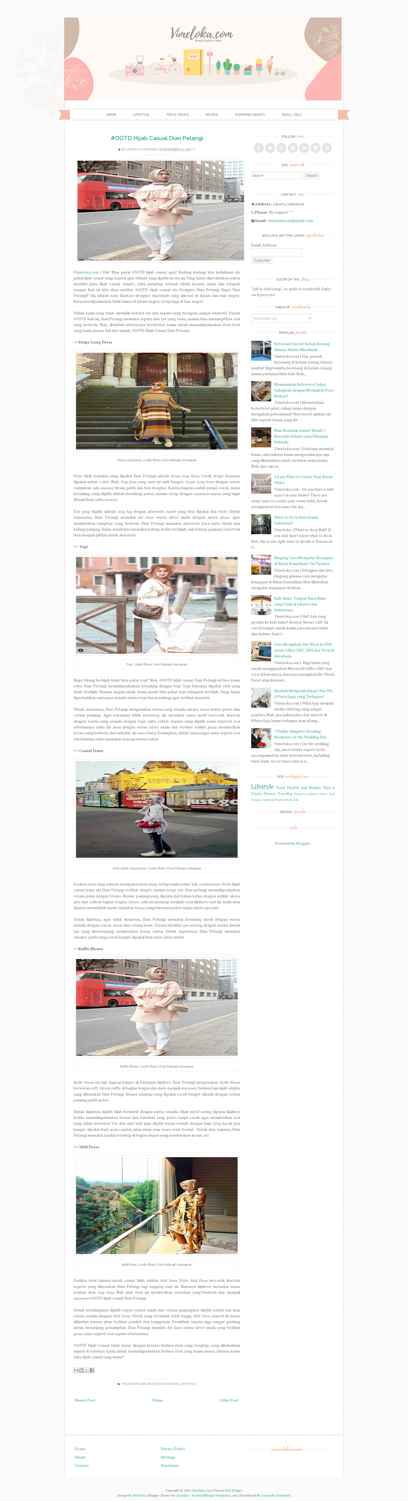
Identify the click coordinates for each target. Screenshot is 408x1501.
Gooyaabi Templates (276, 1495)
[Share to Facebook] (92, 1370)
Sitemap (168, 1457)
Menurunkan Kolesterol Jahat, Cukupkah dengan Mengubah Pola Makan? (303, 390)
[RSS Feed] (327, 148)
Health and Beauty (304, 787)
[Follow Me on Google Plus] (281, 148)
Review (211, 115)
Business (300, 794)
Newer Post (85, 1400)
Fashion (171, 1384)
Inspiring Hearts (250, 115)
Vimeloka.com (86, 272)
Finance (270, 793)
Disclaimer (170, 1465)
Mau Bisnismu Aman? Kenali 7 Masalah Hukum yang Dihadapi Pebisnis (301, 436)
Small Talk (292, 115)
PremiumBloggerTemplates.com (214, 1495)
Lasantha (182, 1495)
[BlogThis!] (81, 1370)
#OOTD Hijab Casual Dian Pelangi (157, 138)
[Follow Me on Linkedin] (304, 148)
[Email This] (76, 1370)
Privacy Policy (173, 1448)
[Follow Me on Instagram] (316, 148)
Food (280, 787)
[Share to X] (86, 1370)
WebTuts (139, 1495)
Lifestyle (141, 115)
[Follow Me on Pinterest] (293, 148)
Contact (82, 1465)
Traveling (285, 793)
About (80, 1457)
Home (111, 115)
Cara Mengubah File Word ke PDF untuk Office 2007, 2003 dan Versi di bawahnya (304, 650)
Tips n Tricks (177, 115)
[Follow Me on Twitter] (270, 148)
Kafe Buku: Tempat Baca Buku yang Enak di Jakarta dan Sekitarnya (300, 604)
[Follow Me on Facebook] (259, 148)
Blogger (303, 843)
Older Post (229, 1400)
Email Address (264, 245)
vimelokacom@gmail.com (290, 220)
